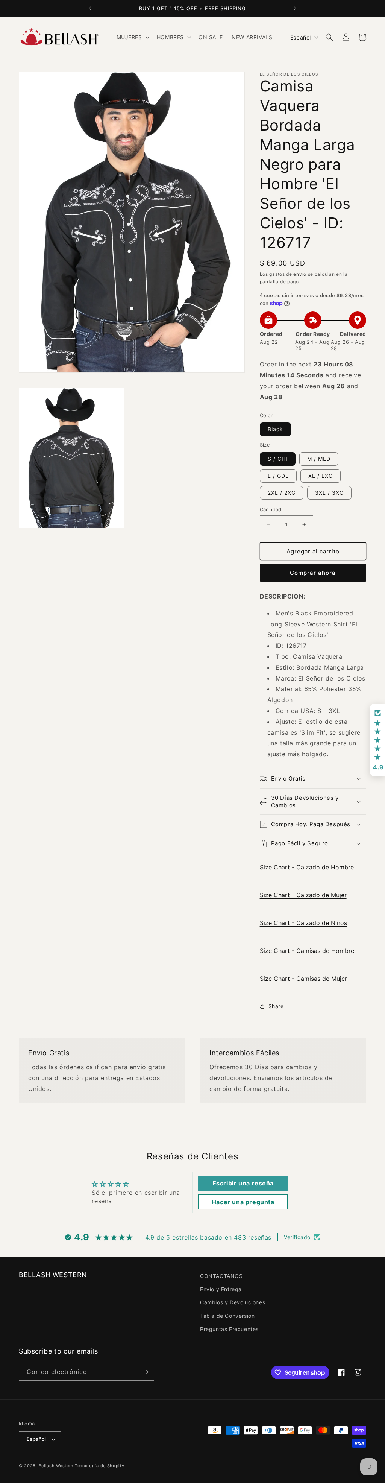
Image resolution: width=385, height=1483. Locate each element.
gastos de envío (287, 274)
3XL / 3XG (329, 492)
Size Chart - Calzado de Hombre (307, 867)
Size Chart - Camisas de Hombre (307, 950)
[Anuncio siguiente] (295, 8)
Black (275, 429)
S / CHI (278, 459)
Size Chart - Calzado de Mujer (303, 895)
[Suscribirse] (145, 1372)
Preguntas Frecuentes (229, 1329)
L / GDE (278, 476)
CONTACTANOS (221, 1276)
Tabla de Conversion (227, 1316)
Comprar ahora (313, 572)
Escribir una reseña (243, 1183)
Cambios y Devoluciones (232, 1302)
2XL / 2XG (282, 492)
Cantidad (271, 509)
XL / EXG (320, 476)
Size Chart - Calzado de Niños (303, 923)
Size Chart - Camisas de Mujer (303, 978)
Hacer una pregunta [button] (243, 1202)
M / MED (318, 459)
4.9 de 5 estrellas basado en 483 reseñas (208, 1237)
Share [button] (276, 1006)
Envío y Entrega (221, 1289)
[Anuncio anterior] (90, 8)
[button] (132, 37)
